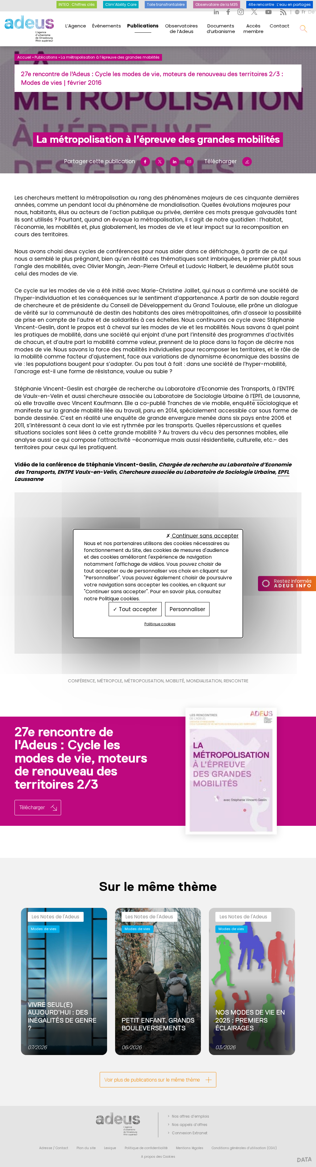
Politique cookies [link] (160, 624)
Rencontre (236, 681)
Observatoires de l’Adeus (181, 29)
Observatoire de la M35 (216, 4)
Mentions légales (189, 1148)
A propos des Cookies (158, 1156)
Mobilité (175, 681)
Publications (143, 26)
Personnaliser (187, 609)
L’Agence (75, 26)
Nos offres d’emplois (190, 1116)
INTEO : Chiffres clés (77, 4)
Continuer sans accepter (204, 536)
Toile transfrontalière (166, 4)
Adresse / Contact (53, 1148)
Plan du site (86, 1148)
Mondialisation (204, 681)
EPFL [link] (258, 396)
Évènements (106, 26)
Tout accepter (137, 609)
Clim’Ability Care (120, 4)
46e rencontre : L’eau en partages (279, 4)
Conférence (81, 681)
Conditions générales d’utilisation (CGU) (244, 1148)
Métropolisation (144, 681)
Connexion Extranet (189, 1133)
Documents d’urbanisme (221, 29)
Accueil (24, 57)
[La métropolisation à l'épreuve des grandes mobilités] (220, 771)
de (311, 12)
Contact (279, 26)
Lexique (110, 1148)
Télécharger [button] (32, 807)
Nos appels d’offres (189, 1124)
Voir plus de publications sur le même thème (152, 1080)
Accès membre (253, 29)
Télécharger (220, 161)
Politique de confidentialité (146, 1148)
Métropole (109, 681)
